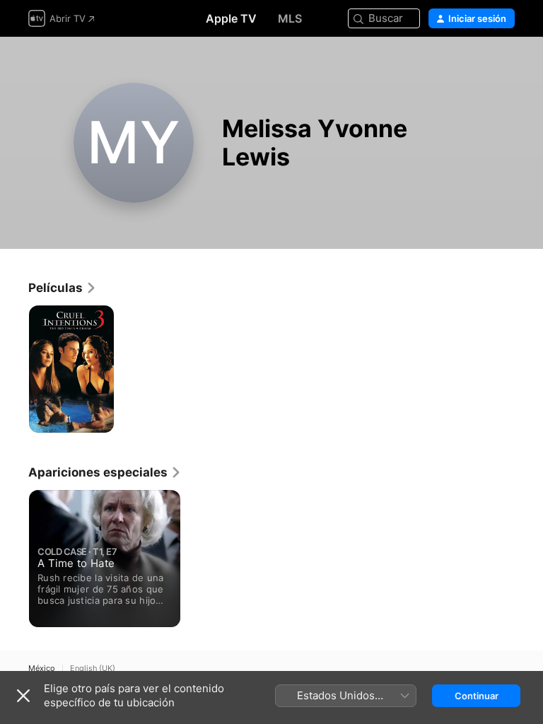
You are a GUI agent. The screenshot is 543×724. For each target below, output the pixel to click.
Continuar (476, 695)
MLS (290, 18)
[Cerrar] (23, 695)
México (41, 668)
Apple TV (231, 18)
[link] (62, 288)
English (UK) (92, 668)
